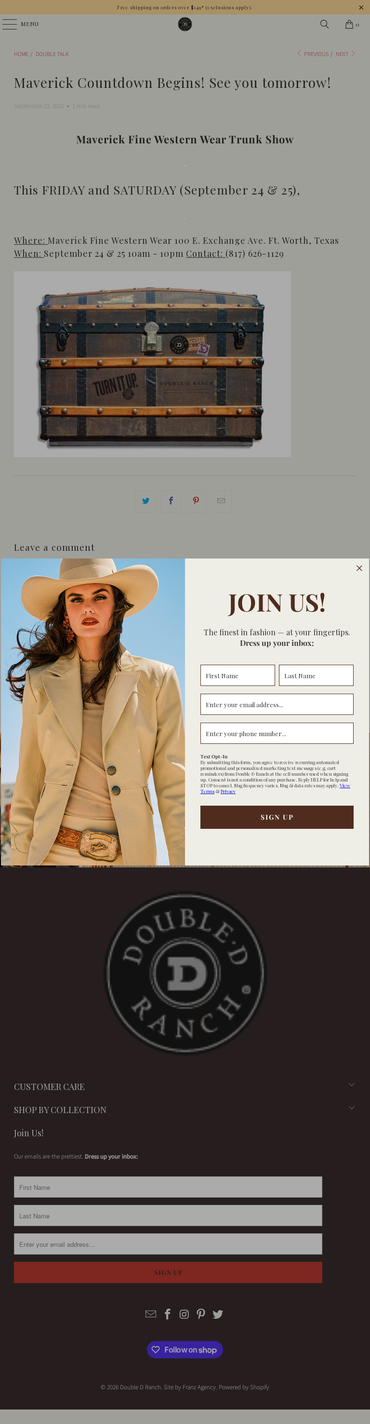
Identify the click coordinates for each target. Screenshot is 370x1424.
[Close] (359, 568)
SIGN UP (277, 817)
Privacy (228, 791)
